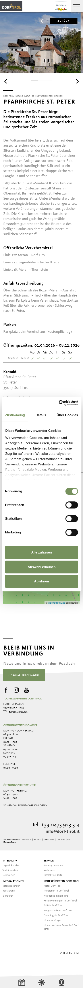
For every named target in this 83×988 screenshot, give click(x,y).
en (70, 953)
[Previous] (6, 81)
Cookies (61, 840)
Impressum (49, 840)
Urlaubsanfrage (52, 920)
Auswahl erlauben (42, 567)
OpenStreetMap (57, 602)
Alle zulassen (41, 552)
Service (49, 861)
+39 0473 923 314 (18, 711)
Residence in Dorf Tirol (56, 896)
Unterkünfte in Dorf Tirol (62, 881)
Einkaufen (7, 896)
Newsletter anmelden (25, 675)
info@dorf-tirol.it (63, 831)
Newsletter (8, 875)
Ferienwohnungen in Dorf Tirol (60, 900)
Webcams (49, 870)
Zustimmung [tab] (15, 415)
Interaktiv (9, 861)
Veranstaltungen (11, 886)
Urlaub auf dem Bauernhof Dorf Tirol (61, 927)
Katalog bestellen (53, 865)
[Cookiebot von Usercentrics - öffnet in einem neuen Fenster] (59, 403)
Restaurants (8, 891)
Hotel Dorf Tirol (52, 886)
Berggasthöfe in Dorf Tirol (58, 910)
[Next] (77, 81)
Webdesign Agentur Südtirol (8, 954)
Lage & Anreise (10, 865)
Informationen (13, 881)
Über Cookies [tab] (67, 415)
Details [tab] (40, 415)
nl (78, 953)
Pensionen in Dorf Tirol (56, 891)
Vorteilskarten (10, 870)
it (64, 953)
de (57, 953)
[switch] (71, 504)
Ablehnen (41, 581)
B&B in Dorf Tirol (53, 905)
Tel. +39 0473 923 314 (56, 825)
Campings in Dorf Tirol (56, 915)
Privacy (37, 840)
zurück (63, 21)
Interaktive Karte (53, 875)
